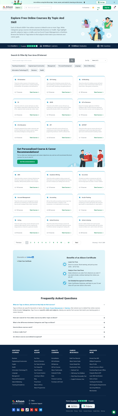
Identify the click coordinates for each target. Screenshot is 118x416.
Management (51, 66)
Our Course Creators (39, 373)
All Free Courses (55, 367)
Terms (80, 411)
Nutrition (67, 308)
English (14, 364)
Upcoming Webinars (95, 387)
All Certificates (55, 361)
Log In (98, 8)
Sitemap (103, 411)
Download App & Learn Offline (98, 370)
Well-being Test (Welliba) (78, 373)
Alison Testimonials (56, 370)
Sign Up (107, 7)
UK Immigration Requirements (98, 385)
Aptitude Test (75, 370)
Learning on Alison (39, 376)
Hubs (52, 376)
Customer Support (36, 403)
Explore (18, 7)
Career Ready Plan (75, 364)
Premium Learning (56, 379)
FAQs (32, 401)
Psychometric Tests (75, 367)
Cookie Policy (96, 411)
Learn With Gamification (96, 376)
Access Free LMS (94, 358)
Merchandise (93, 390)
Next (77, 242)
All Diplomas (54, 364)
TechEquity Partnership (96, 382)
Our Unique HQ (38, 367)
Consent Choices (87, 411)
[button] (59, 304)
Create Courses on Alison (96, 367)
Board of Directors (39, 361)
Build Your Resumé (75, 358)
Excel (47, 308)
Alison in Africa (38, 385)
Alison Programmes (39, 387)
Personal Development (65, 66)
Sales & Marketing (89, 66)
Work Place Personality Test (78, 376)
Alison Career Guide (75, 361)
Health (42, 70)
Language (78, 66)
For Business (85, 7)
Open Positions (38, 370)
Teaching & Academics (18, 66)
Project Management (56, 308)
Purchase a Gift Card (57, 382)
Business (34, 70)
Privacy (76, 411)
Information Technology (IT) (20, 70)
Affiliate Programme (95, 361)
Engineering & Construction (36, 66)
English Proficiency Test (77, 379)
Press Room (37, 382)
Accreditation (55, 358)
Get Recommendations (27, 162)
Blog (35, 379)
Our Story (36, 358)
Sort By (87, 60)
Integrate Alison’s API (95, 373)
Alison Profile (93, 364)
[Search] (26, 7)
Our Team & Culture (39, 364)
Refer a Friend (93, 379)
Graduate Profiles (56, 373)
